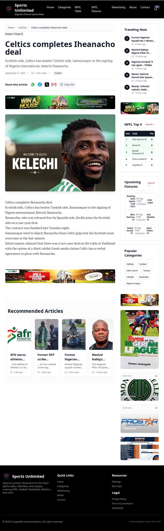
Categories (64, 7)
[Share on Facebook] (39, 84)
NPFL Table (78, 9)
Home (50, 7)
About (133, 7)
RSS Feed (117, 486)
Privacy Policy (119, 499)
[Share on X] (46, 84)
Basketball (144, 277)
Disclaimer (117, 508)
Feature (146, 270)
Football (57, 73)
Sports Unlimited (24, 8)
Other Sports (132, 270)
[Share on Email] (54, 84)
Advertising (118, 7)
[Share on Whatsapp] (32, 84)
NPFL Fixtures (96, 9)
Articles (23, 27)
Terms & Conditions (122, 503)
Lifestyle (130, 277)
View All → (150, 124)
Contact (145, 7)
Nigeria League (133, 283)
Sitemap (116, 481)
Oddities (130, 264)
